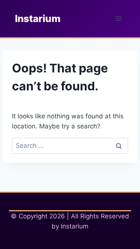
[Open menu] (118, 18)
